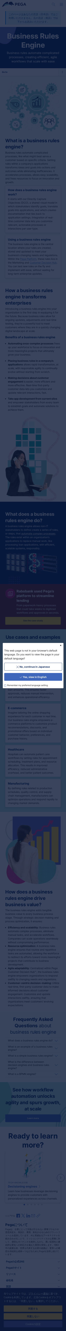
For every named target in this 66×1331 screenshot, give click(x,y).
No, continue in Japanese (34, 666)
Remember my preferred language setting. (27, 685)
